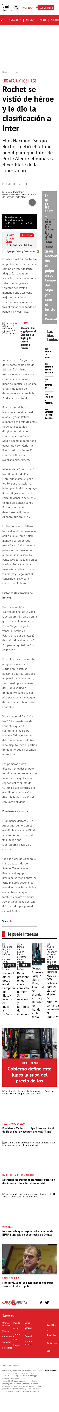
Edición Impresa (28, 1342)
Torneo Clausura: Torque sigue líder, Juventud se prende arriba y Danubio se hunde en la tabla (38, 992)
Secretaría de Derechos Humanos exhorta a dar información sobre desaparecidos (28, 1181)
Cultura (16, 1334)
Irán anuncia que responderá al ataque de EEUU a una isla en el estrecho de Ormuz (27, 1232)
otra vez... (7, 1226)
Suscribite (27, 235)
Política (5, 1331)
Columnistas (8, 1336)
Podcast (28, 1336)
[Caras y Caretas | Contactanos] (53, 1302)
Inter (12, 921)
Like (15, 1339)
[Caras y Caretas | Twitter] (47, 1303)
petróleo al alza (29, 1063)
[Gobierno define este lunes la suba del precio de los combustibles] (29, 1043)
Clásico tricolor (12, 965)
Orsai (42, 20)
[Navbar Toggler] (9, 7)
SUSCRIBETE (46, 7)
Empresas (17, 1345)
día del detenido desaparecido (18, 1175)
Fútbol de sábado (42, 960)
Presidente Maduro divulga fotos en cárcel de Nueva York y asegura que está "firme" (28, 1129)
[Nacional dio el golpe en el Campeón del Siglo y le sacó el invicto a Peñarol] (10, 328)
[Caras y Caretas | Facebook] (41, 1303)
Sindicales (15, 20)
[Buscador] (16, 8)
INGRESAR (27, 7)
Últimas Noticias (6, 1324)
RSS (48, 1351)
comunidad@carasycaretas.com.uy (16, 1381)
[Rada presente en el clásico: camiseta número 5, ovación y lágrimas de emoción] (22, 969)
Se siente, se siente (28, 965)
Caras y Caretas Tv (28, 1326)
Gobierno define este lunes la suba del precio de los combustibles (30, 1077)
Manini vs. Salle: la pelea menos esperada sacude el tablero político (27, 1284)
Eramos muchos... (11, 1278)
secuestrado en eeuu (13, 1123)
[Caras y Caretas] (14, 1305)
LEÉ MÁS (24, 323)
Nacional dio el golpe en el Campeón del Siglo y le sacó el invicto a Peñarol (28, 338)
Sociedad (6, 1342)
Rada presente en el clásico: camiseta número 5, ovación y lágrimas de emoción (23, 993)
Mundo (30, 20)
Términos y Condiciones (11, 1365)
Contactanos (52, 1343)
